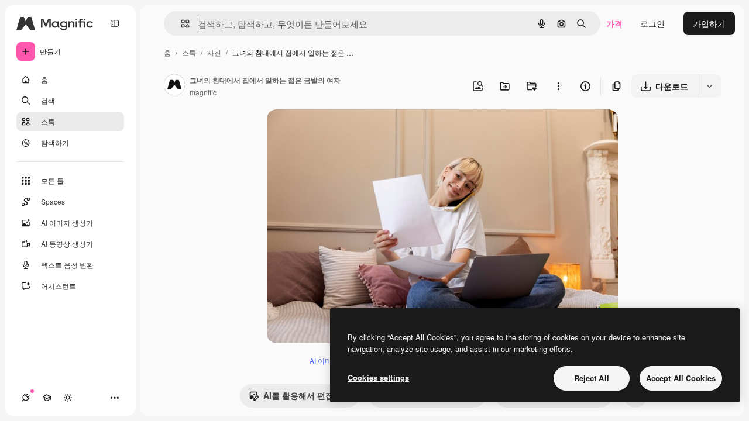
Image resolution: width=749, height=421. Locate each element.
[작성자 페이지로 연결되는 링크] (174, 86)
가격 (614, 23)
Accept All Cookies (681, 378)
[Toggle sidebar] (114, 23)
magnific (203, 92)
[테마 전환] (68, 397)
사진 (214, 52)
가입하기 (709, 23)
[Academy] (46, 397)
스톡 (189, 52)
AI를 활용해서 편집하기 (306, 395)
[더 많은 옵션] (558, 86)
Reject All (591, 378)
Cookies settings (378, 377)
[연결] (25, 397)
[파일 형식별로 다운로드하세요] (709, 86)
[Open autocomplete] (180, 23)
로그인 (652, 23)
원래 (334, 132)
